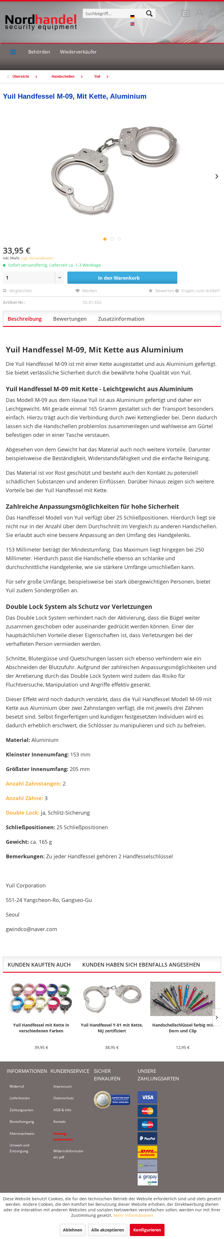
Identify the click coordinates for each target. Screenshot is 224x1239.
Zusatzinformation (121, 318)
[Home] (13, 51)
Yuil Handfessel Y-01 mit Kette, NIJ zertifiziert (112, 1028)
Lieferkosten (20, 1098)
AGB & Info (62, 1109)
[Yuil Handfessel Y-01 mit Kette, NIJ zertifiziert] (112, 999)
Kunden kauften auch (39, 964)
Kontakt (59, 1121)
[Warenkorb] (213, 14)
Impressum (62, 1086)
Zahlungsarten (21, 1109)
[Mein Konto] (199, 14)
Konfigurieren (147, 1230)
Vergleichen (20, 290)
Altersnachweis (22, 1133)
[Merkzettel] (184, 14)
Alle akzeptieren (107, 1230)
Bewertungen (70, 318)
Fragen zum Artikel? (200, 290)
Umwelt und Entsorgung (19, 1148)
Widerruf (17, 1086)
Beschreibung (25, 318)
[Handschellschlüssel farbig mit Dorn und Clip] (182, 999)
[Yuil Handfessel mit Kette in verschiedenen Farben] (41, 999)
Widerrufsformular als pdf (68, 1153)
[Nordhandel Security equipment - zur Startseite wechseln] (40, 26)
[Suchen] (149, 13)
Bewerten (164, 290)
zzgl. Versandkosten (37, 258)
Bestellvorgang (22, 1121)
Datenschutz (63, 1098)
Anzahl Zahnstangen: (33, 783)
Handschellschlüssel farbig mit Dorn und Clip (183, 1028)
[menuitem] (184, 14)
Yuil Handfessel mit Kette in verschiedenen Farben (41, 1028)
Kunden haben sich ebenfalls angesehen (141, 964)
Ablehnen (72, 1230)
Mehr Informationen (133, 1215)
